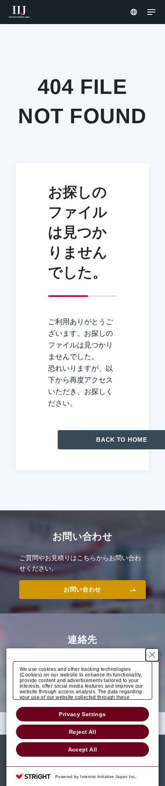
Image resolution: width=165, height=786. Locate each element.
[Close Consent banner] (152, 654)
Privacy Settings (82, 714)
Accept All (82, 749)
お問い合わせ (82, 589)
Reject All (82, 732)
